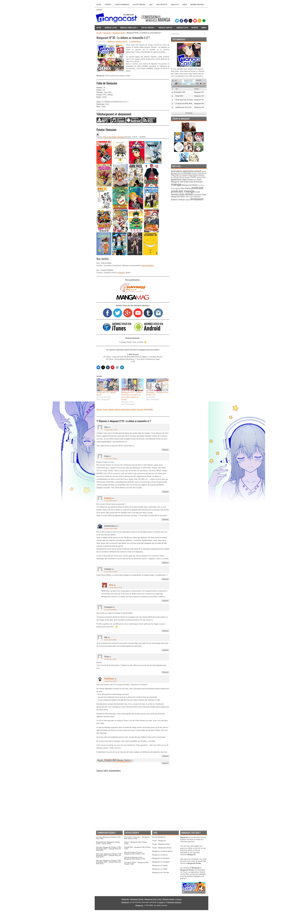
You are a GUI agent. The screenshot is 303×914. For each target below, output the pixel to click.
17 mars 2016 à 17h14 (110, 429)
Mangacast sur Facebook (161, 858)
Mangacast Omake (190, 185)
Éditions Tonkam (178, 199)
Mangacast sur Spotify (160, 865)
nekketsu (111, 409)
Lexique (184, 4)
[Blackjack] (189, 141)
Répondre (165, 449)
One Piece (201, 185)
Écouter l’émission (148, 27)
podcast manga (125, 409)
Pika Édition (185, 188)
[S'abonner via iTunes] (118, 122)
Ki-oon (180, 182)
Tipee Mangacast (179, 39)
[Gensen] (193, 161)
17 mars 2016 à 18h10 (110, 458)
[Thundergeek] (179, 141)
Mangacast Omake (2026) (129, 27)
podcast (117, 409)
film (172, 177)
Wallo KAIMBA (148, 409)
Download (121, 137)
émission (99, 409)
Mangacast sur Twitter (159, 869)
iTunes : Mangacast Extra (161, 844)
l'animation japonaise (174, 902)
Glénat (175, 177)
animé (197, 171)
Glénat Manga (184, 177)
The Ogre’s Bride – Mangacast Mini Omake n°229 (136, 863)
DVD (180, 175)
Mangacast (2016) (119, 33)
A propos (179, 899)
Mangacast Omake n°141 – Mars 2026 (109, 837)
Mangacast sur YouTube (160, 872)
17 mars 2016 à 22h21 (110, 500)
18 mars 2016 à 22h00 (110, 571)
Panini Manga (175, 188)
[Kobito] (189, 131)
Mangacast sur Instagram (161, 862)
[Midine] (198, 141)
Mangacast (111, 41)
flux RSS (186, 874)
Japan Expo (201, 177)
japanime (176, 179)
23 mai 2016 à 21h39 (110, 659)
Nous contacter (161, 4)
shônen (133, 409)
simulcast (197, 195)
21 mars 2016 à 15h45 (115, 587)
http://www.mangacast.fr (123, 761)
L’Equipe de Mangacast (122, 4)
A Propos (108, 4)
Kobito (186, 182)
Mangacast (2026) (111, 27)
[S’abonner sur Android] (134, 122)
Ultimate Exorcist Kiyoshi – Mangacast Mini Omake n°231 (134, 853)
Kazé (194, 180)
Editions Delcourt (198, 175)
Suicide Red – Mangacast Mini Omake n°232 (137, 848)
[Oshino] (189, 151)
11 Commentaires (135, 41)
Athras (204, 171)
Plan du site (175, 4)
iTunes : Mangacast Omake (161, 848)
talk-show (140, 409)
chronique (187, 173)
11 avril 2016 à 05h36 (110, 609)
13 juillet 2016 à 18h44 (110, 681)
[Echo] (184, 161)
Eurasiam (121, 272)
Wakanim (197, 197)
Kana (190, 179)
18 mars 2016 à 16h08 (110, 528)
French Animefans (147, 265)
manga (105, 409)
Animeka (203, 27)
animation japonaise (182, 171)
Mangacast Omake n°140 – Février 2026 (108, 843)
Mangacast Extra (182, 27)
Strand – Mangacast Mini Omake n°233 (135, 843)
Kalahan (108, 498)
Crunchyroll (202, 173)
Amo (111, 585)
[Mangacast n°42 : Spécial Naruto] (107, 384)
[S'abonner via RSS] (149, 122)
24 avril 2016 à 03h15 (110, 640)
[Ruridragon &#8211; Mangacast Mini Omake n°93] (157, 384)
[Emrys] (179, 151)
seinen (175, 194)
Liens (151, 4)
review (197, 192)
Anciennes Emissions (197, 4)
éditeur (187, 199)
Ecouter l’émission (139, 4)
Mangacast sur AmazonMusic (162, 851)
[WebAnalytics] (151, 913)
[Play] (97, 135)
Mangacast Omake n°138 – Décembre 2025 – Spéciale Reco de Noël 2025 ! (109, 848)
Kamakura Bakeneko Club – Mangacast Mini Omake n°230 (134, 858)
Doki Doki (175, 175)
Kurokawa (198, 182)
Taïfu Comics (189, 196)
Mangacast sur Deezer (160, 855)
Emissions (107, 33)
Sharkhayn (109, 679)
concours (194, 173)
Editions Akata (187, 175)
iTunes (193, 177)
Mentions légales (168, 899)
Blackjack (174, 173)
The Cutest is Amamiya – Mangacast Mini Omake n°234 (137, 837)
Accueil (98, 4)
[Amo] (198, 151)
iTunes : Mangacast (159, 840)
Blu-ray (180, 173)
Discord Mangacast (158, 837)
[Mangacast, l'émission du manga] (193, 893)
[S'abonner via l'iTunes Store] (117, 331)
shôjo (182, 194)
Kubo (191, 182)
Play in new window (109, 137)
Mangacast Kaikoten (165, 27)
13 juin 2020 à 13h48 (110, 759)
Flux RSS (99, 10)
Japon (185, 179)
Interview (195, 27)
